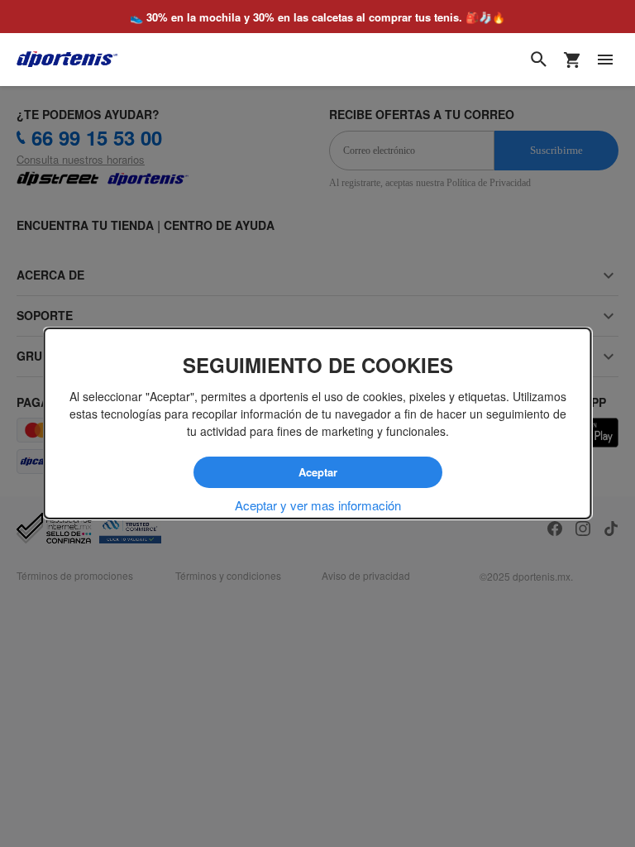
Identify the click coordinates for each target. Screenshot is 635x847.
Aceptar (317, 471)
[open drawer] (605, 59)
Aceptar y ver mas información (318, 505)
